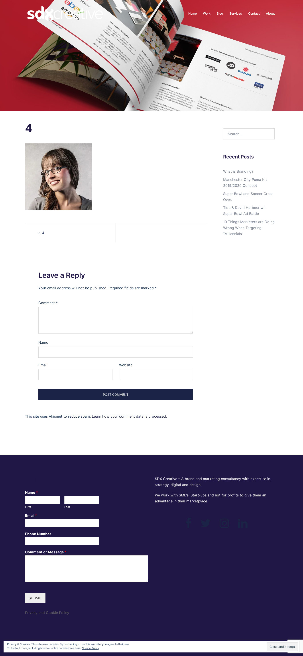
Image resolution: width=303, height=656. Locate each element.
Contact (254, 13)
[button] (58, 176)
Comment (48, 303)
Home (192, 13)
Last (67, 507)
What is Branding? (238, 171)
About (270, 13)
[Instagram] (224, 526)
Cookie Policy (90, 648)
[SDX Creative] (65, 13)
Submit (35, 598)
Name (43, 342)
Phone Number (38, 534)
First (28, 507)
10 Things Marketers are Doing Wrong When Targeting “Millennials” (249, 228)
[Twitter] (206, 526)
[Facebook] (188, 526)
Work (207, 13)
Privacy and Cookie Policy (47, 612)
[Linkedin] (243, 526)
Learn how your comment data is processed (129, 416)
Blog (220, 13)
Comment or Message (46, 552)
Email (42, 365)
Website (125, 365)
